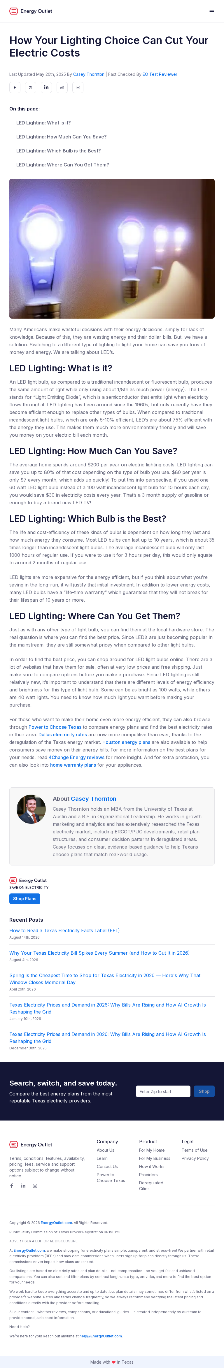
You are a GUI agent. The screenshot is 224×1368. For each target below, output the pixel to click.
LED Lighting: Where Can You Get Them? (62, 165)
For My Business (154, 1158)
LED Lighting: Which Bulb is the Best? (58, 151)
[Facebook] (11, 1185)
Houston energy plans (126, 742)
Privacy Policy (195, 1158)
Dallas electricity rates (62, 734)
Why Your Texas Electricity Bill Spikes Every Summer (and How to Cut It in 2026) (99, 953)
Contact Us (107, 1166)
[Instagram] (35, 1185)
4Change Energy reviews (76, 757)
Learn (102, 1158)
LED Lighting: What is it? (43, 123)
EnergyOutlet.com (56, 1223)
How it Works (151, 1166)
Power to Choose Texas (55, 727)
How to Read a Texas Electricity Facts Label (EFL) (64, 930)
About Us (105, 1150)
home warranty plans (73, 765)
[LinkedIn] (23, 1185)
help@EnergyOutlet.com (101, 1336)
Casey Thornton (88, 74)
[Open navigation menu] (212, 11)
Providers (148, 1174)
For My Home (152, 1150)
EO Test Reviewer (160, 74)
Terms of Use (195, 1150)
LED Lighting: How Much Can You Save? (61, 137)
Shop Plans (24, 898)
